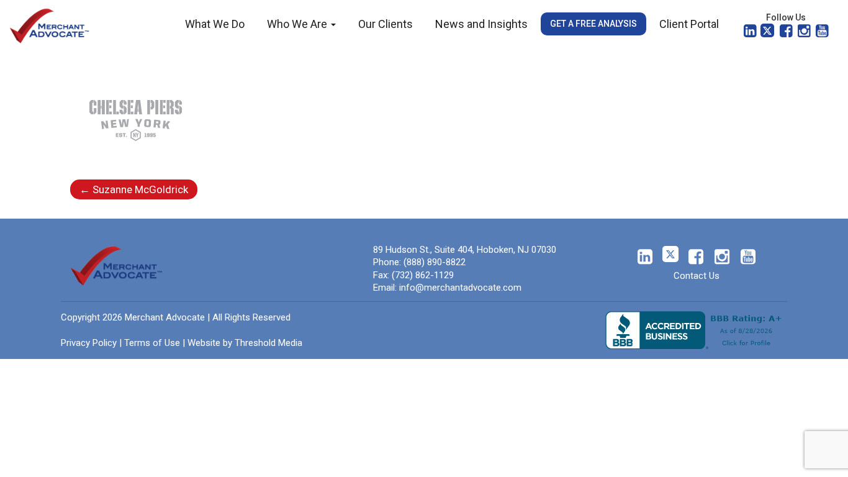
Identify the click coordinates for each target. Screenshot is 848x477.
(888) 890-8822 (435, 262)
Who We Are (298, 23)
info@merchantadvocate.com (460, 287)
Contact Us (696, 275)
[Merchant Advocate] (49, 25)
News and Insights (481, 23)
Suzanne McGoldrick (133, 189)
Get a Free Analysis (593, 24)
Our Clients (385, 23)
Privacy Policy (89, 342)
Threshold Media (268, 342)
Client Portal (689, 23)
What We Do (215, 23)
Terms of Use (152, 342)
